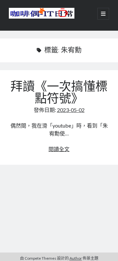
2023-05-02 (71, 110)
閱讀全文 (59, 149)
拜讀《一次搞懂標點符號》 (59, 94)
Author (75, 258)
